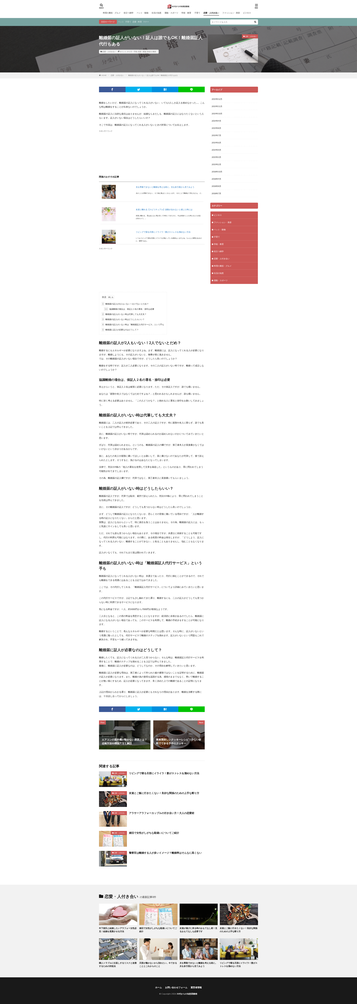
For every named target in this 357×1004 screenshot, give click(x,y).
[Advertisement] (152, 152)
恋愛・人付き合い (211, 13)
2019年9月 (216, 121)
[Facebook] (112, 89)
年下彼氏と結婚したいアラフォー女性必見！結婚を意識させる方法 (118, 930)
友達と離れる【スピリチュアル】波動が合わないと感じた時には (164, 209)
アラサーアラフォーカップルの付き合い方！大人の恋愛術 (161, 812)
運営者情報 (196, 987)
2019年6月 (216, 142)
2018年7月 (216, 193)
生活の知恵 (156, 13)
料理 (140, 22)
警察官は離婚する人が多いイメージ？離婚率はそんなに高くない (165, 852)
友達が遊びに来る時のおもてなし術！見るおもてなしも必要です (198, 930)
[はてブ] (165, 89)
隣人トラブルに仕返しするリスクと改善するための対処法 (118, 964)
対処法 (149, 52)
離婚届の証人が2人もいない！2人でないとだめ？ (125, 304)
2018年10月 (217, 171)
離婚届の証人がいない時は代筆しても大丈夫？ (124, 314)
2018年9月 (216, 179)
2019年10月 (217, 113)
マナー (146, 22)
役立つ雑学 (128, 13)
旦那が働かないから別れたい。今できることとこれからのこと (158, 964)
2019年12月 (217, 99)
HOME (104, 75)
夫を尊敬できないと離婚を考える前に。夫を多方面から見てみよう (165, 187)
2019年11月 (217, 106)
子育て (197, 13)
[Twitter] (139, 89)
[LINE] (191, 89)
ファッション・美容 (231, 13)
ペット (121, 22)
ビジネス (247, 13)
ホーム (158, 987)
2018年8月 (216, 186)
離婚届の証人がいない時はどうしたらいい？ (123, 319)
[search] (255, 22)
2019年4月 (216, 150)
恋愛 (134, 22)
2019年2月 (216, 164)
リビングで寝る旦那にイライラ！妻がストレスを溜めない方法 (163, 232)
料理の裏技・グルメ (111, 13)
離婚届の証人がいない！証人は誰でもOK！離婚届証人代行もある (153, 75)
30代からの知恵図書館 (187, 994)
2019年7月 (216, 135)
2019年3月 (216, 157)
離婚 (154, 52)
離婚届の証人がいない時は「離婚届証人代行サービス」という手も (133, 324)
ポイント (123, 52)
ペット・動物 (142, 13)
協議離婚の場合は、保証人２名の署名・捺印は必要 (129, 309)
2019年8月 (216, 128)
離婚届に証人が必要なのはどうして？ (120, 329)
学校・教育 (186, 13)
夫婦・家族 (142, 52)
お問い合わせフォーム (176, 987)
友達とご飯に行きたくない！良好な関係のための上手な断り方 (164, 792)
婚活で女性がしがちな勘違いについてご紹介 (154, 832)
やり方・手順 (132, 52)
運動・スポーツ (171, 13)
